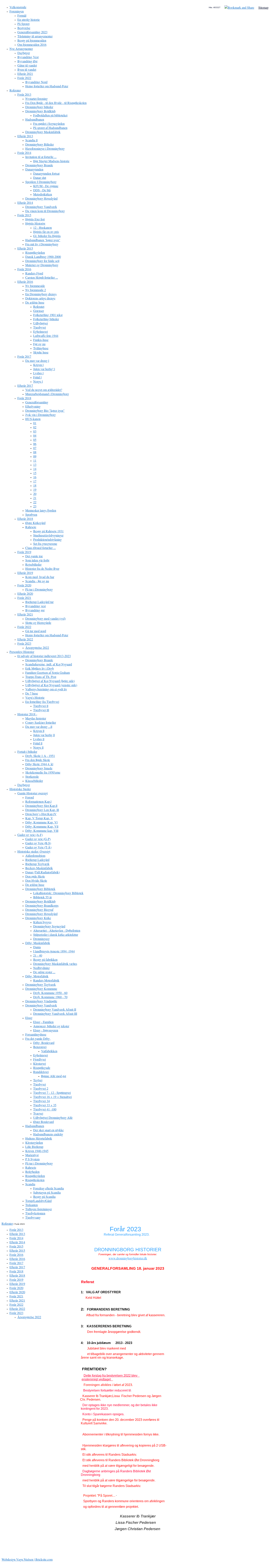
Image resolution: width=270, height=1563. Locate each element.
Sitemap (263, 7)
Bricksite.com (44, 1559)
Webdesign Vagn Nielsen (17, 1559)
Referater (7, 1223)
